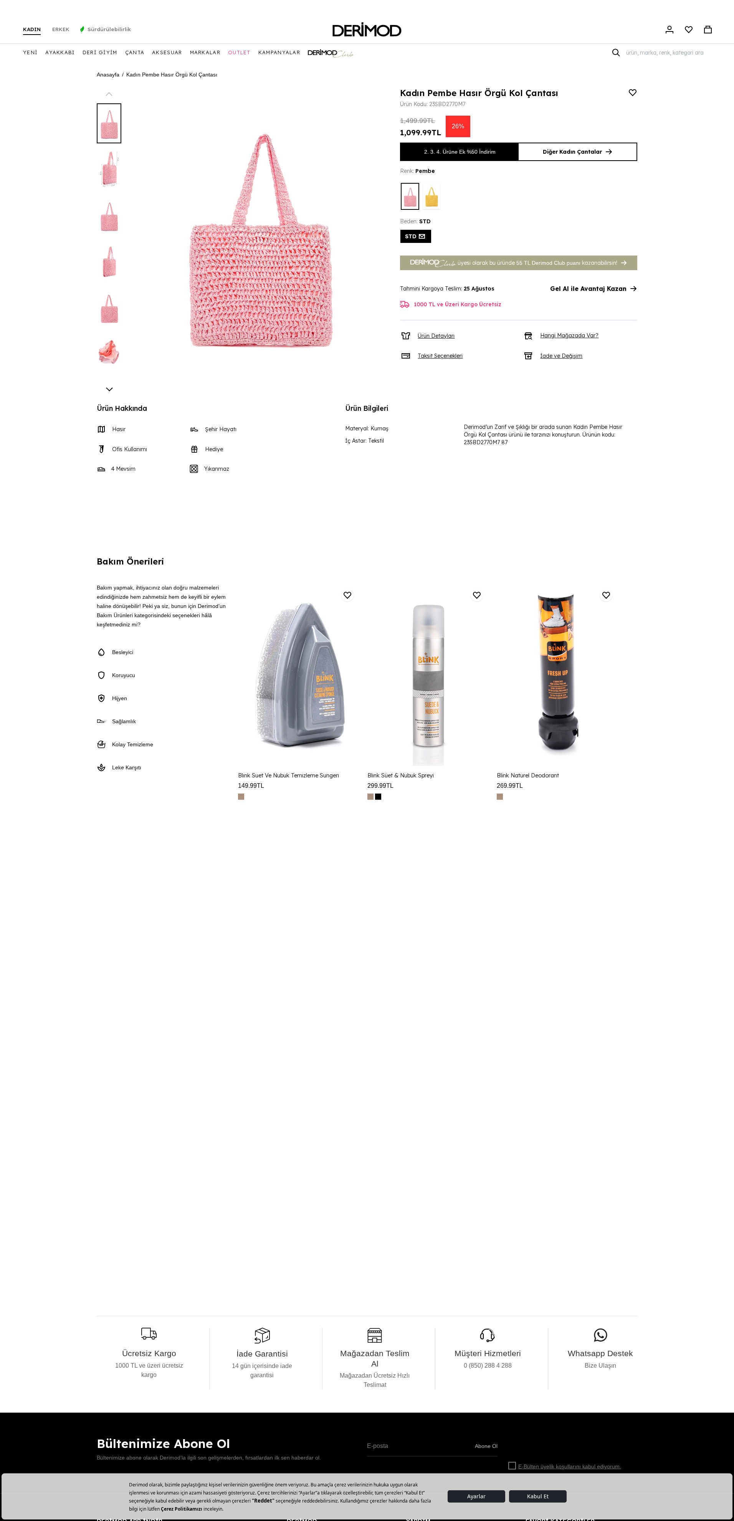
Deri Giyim (100, 52)
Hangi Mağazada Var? (569, 335)
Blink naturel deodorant (528, 775)
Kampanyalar (279, 52)
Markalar (205, 52)
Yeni (30, 52)
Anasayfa (108, 74)
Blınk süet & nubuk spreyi (400, 775)
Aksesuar (167, 52)
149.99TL (251, 785)
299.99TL (380, 785)
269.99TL (510, 785)
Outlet (239, 52)
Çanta (135, 52)
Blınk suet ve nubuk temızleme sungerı (288, 775)
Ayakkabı (59, 52)
